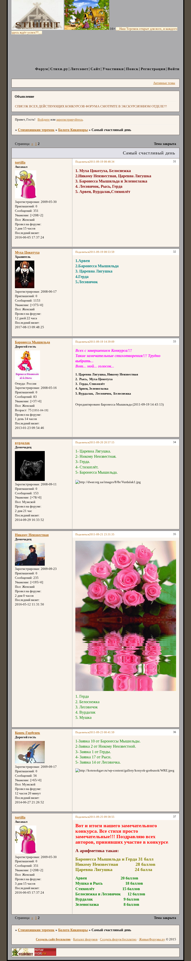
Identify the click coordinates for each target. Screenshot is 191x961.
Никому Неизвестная (32, 535)
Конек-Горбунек (27, 733)
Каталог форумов (85, 939)
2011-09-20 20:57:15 (101, 442)
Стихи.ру (59, 69)
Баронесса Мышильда (32, 342)
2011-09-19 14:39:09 (101, 341)
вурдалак (22, 443)
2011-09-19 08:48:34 (101, 161)
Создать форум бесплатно (118, 939)
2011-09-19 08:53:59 (101, 251)
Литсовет (79, 69)
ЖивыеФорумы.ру (152, 939)
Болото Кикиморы (73, 130)
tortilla (20, 162)
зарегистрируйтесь (69, 119)
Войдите (44, 119)
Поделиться (82, 161)
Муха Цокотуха (27, 252)
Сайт (95, 69)
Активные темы (164, 83)
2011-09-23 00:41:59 (101, 732)
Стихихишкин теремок (36, 130)
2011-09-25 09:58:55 (101, 816)
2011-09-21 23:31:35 (101, 534)
